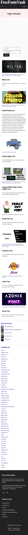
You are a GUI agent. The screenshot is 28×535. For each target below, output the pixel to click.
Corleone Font (8, 336)
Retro (5, 75)
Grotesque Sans (5, 398)
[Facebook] (3, 492)
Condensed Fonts (15, 214)
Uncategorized (4, 463)
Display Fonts (13, 74)
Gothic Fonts (4, 393)
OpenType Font (10, 276)
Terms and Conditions (14, 530)
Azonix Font (6, 311)
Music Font (3, 421)
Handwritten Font (5, 400)
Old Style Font (4, 424)
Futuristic (3, 385)
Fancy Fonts (13, 181)
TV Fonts (3, 460)
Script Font (16, 276)
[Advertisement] (14, 32)
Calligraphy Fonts (5, 369)
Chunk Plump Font (8, 111)
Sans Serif (4, 74)
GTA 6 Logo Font (9, 326)
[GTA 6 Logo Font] (2, 327)
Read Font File (5, 503)
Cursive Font (4, 376)
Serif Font (14, 75)
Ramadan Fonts (5, 428)
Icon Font (3, 408)
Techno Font (4, 454)
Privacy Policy (16, 528)
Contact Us (4, 516)
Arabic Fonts (4, 354)
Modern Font (7, 106)
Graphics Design (5, 105)
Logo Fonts (19, 74)
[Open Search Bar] (2, 6)
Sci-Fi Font (3, 441)
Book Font (3, 363)
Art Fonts (10, 105)
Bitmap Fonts (4, 359)
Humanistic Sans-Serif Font (7, 406)
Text (2, 456)
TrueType (19, 75)
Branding (3, 365)
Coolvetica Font (7, 251)
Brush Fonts (4, 367)
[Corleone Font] (2, 336)
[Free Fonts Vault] (13, 2)
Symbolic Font (4, 450)
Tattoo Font (3, 452)
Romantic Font (9, 75)
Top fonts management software (9, 512)
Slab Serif (3, 447)
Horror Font (4, 404)
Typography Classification (8, 510)
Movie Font (23, 181)
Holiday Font (4, 402)
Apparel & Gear (4, 352)
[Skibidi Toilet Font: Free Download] (2, 330)
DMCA (9, 528)
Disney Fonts (4, 378)
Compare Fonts (6, 505)
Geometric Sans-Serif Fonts (7, 389)
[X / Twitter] (7, 492)
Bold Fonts (8, 74)
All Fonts (4, 507)
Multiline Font (4, 419)
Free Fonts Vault (16, 525)
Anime (9, 181)
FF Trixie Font (8, 332)
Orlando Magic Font (8, 156)
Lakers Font (6, 282)
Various (3, 246)
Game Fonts (18, 181)
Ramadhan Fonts (5, 430)
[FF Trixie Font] (2, 333)
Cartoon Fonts (4, 181)
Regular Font (14, 245)
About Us (4, 514)
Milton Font (6, 80)
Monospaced (4, 415)
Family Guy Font (7, 219)
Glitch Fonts (4, 391)
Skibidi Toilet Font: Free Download (13, 329)
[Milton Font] (2, 340)
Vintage (6, 246)
